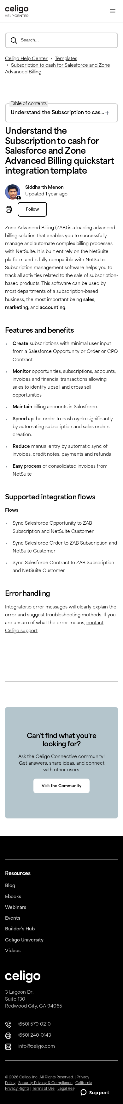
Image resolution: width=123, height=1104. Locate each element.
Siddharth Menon (44, 187)
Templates (66, 59)
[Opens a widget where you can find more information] (95, 1093)
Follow (32, 210)
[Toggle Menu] (112, 11)
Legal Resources (71, 1089)
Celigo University (24, 940)
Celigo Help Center (26, 59)
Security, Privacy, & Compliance (45, 1083)
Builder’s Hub (20, 929)
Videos (12, 951)
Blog (10, 886)
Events (12, 918)
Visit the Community (61, 786)
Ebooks (13, 897)
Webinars (15, 907)
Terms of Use (43, 1089)
